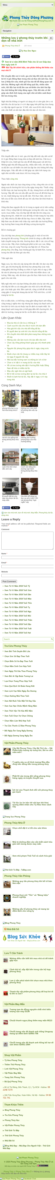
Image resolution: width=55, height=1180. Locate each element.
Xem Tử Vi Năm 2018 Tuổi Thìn (18, 603)
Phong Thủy (14, 1110)
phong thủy (5, 250)
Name (4, 554)
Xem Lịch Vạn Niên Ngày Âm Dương (20, 691)
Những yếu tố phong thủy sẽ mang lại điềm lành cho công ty (30, 910)
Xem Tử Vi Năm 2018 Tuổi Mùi (18, 616)
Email (4, 563)
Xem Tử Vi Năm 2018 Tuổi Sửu (18, 590)
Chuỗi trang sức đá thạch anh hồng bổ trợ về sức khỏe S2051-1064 (31, 1043)
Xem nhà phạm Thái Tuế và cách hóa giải (32, 856)
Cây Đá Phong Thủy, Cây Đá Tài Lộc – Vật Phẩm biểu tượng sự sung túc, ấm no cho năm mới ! (32, 750)
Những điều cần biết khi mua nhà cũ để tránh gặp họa (31, 959)
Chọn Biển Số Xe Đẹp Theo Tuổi (19, 661)
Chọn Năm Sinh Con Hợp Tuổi (18, 666)
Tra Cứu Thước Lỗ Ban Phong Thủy (20, 726)
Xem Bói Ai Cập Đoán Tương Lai (19, 676)
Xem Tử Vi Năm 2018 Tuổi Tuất (18, 628)
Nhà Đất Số (13, 929)
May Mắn (34, 513)
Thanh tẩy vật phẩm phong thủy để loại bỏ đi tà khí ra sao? (31, 992)
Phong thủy (43, 513)
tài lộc (11, 295)
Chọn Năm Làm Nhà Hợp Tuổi (18, 721)
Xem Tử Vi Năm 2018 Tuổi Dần (18, 594)
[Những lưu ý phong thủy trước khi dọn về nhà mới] (27, 130)
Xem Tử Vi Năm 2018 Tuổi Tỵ (17, 607)
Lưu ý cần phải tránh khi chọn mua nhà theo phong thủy (31, 981)
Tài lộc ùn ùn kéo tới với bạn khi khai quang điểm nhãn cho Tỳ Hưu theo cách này (31, 804)
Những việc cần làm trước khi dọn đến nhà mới (26, 340)
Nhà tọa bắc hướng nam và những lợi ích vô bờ (27, 360)
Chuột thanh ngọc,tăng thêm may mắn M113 (31, 1020)
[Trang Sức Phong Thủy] (14, 817)
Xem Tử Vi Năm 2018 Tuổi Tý (17, 586)
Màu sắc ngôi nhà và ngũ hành (19, 371)
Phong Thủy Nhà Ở (12, 46)
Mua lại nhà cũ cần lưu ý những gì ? (22, 323)
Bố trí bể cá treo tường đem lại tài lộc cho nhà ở (27, 374)
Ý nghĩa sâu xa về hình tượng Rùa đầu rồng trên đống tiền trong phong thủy (31, 763)
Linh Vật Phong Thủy (14, 1069)
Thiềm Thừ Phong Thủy (15, 1065)
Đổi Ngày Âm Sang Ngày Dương (19, 731)
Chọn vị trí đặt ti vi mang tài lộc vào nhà (23, 362)
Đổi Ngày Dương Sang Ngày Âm (19, 736)
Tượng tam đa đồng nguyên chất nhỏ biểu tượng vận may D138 (30, 1010)
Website (4, 572)
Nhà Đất (8, 1141)
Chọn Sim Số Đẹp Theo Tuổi (17, 656)
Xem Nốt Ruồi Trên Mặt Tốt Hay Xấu (20, 701)
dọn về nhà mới (24, 513)
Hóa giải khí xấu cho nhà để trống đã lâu (23, 328)
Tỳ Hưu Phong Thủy (13, 1060)
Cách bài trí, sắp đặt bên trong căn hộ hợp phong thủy (30, 970)
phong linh (20, 236)
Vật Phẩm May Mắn (13, 1073)
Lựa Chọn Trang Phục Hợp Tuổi (18, 681)
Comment (5, 529)
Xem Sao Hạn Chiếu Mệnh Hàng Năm (21, 706)
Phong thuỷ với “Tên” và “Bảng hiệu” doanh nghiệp (30, 896)
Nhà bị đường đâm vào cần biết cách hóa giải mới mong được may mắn (32, 843)
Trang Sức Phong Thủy (15, 1077)
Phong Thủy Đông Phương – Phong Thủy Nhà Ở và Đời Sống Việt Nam (32, 1163)
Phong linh (24, 238)
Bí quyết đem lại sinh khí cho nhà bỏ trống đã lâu (27, 331)
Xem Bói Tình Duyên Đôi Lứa (17, 651)
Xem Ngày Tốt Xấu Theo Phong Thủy (21, 671)
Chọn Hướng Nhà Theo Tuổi (17, 696)
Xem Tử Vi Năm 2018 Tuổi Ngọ (18, 611)
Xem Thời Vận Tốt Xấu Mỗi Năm (19, 711)
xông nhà (14, 179)
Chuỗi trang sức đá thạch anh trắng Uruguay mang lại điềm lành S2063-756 (31, 1032)
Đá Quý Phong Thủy (13, 1082)
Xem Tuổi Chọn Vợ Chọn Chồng (19, 716)
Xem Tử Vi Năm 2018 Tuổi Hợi (18, 633)
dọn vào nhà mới (10, 513)
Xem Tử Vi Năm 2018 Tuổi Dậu (18, 624)
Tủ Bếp (16, 1130)
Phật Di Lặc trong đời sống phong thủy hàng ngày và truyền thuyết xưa (31, 777)
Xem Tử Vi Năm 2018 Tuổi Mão (18, 599)
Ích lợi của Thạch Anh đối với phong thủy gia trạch (32, 791)
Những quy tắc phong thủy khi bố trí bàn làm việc (32, 882)
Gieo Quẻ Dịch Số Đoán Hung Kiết (19, 686)
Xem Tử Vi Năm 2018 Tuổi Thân (18, 620)
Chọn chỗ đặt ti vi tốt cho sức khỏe (29, 828)
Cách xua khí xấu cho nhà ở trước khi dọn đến (26, 326)
